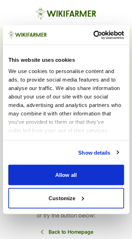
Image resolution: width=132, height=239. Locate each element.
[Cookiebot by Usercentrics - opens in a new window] (94, 35)
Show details (94, 152)
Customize (62, 198)
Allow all (66, 175)
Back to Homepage (71, 232)
